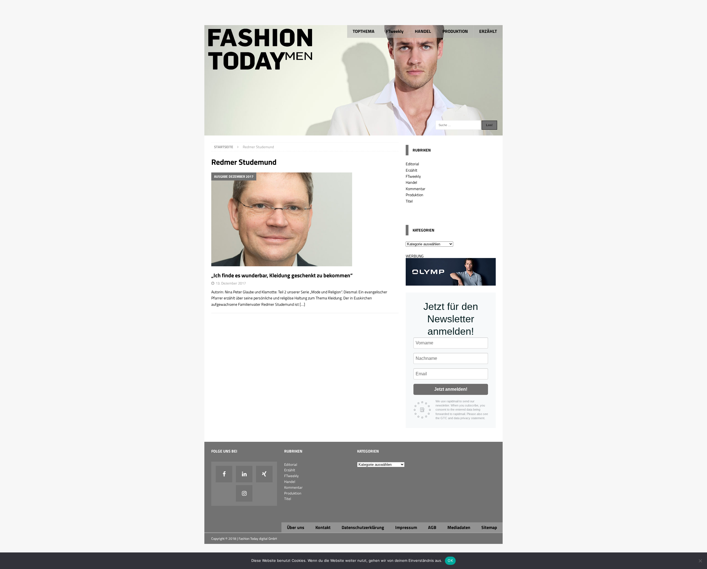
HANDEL (423, 31)
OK (450, 560)
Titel (409, 201)
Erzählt (411, 170)
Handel (411, 182)
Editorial (412, 164)
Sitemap (489, 527)
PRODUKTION (455, 31)
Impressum (406, 527)
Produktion (414, 195)
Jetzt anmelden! (450, 389)
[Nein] (700, 560)
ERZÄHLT (488, 31)
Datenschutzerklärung (363, 527)
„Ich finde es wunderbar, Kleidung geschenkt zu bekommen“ (282, 275)
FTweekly (394, 31)
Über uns (295, 527)
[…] (302, 304)
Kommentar (415, 189)
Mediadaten (458, 527)
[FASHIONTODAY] (353, 132)
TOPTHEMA (363, 31)
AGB (432, 527)
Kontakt (323, 527)
